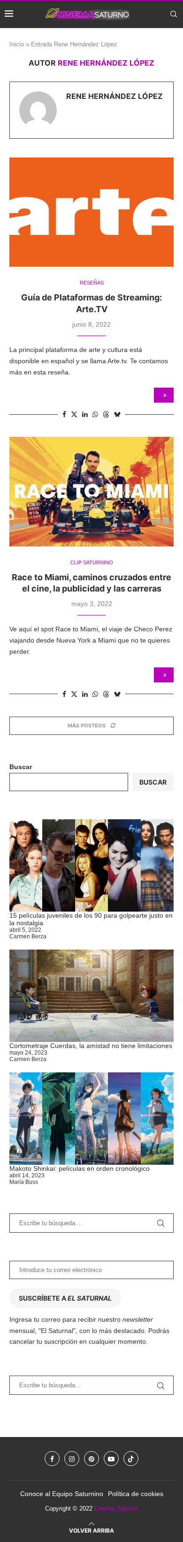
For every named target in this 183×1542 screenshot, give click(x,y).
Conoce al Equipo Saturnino (61, 1493)
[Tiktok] (175, 41)
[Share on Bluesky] (117, 414)
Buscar (20, 767)
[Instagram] (142, 41)
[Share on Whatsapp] (95, 414)
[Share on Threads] (106, 414)
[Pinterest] (153, 41)
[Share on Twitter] (74, 414)
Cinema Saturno (116, 1508)
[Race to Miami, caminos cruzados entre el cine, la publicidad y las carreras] (91, 491)
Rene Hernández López (114, 96)
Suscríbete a (65, 1298)
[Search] (173, 14)
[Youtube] (163, 41)
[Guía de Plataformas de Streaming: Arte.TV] (91, 212)
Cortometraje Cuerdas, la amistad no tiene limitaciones (90, 1045)
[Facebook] (133, 41)
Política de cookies (135, 1493)
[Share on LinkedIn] (85, 414)
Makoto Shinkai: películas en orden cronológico (79, 1168)
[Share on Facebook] (64, 414)
